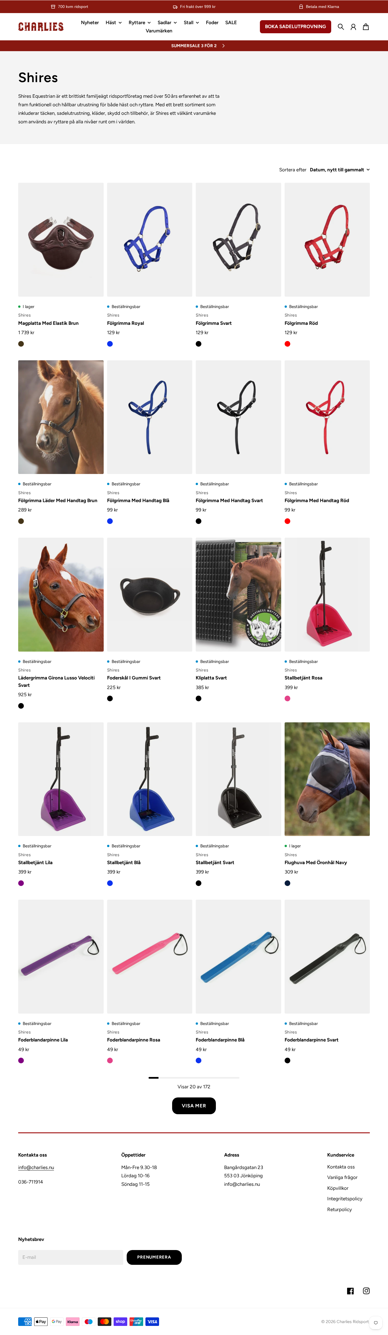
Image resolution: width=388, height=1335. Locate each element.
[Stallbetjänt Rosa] (327, 595)
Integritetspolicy (344, 1198)
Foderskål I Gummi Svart (134, 678)
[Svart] (198, 344)
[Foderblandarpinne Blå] (238, 957)
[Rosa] (287, 698)
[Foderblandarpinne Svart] (327, 957)
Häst (111, 22)
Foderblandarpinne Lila (43, 1040)
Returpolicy (339, 1209)
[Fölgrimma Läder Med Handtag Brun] (61, 417)
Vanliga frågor (342, 1177)
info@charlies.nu (36, 1167)
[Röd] (287, 344)
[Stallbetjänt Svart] (238, 779)
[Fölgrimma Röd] (327, 240)
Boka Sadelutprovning (295, 26)
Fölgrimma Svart (214, 323)
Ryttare (137, 22)
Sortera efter (292, 169)
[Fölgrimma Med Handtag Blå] (150, 417)
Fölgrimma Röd (301, 323)
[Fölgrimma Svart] (238, 240)
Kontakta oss (341, 1167)
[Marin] (287, 883)
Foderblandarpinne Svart (312, 1040)
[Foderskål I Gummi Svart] (150, 595)
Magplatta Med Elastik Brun (48, 323)
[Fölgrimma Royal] (150, 240)
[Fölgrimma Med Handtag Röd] (327, 417)
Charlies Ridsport (353, 1321)
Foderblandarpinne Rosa (133, 1040)
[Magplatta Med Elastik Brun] (61, 240)
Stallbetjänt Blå (124, 862)
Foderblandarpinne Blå (220, 1040)
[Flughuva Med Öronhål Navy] (327, 779)
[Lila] (21, 883)
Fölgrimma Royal (125, 323)
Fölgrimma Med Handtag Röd (317, 500)
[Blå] (110, 344)
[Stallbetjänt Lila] (61, 779)
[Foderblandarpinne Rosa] (150, 957)
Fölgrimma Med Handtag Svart (229, 500)
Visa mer (194, 1106)
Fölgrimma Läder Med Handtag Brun (57, 500)
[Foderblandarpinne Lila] (61, 957)
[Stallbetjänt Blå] (150, 779)
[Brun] (21, 344)
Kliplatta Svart (211, 678)
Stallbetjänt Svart (215, 862)
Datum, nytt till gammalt (337, 169)
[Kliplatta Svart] (238, 595)
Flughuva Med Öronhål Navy (316, 862)
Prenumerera (154, 1257)
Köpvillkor (338, 1188)
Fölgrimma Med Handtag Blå (138, 500)
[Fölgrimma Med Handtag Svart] (238, 417)
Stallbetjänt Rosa (303, 678)
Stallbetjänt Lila (35, 862)
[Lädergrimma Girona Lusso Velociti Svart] (61, 595)
